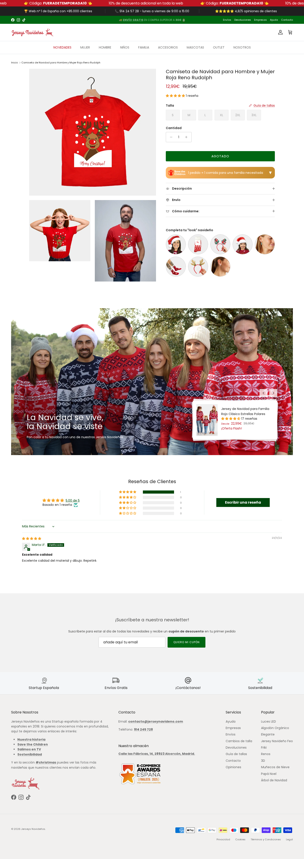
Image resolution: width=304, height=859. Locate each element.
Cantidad (174, 128)
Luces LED (268, 721)
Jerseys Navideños (33, 829)
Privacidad (223, 839)
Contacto (287, 20)
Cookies (240, 839)
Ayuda (274, 20)
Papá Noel (268, 774)
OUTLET (219, 47)
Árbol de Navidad (274, 780)
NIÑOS (124, 47)
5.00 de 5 (73, 500)
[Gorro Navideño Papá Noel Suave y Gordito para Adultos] (176, 244)
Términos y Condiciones (266, 839)
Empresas (260, 20)
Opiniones (233, 767)
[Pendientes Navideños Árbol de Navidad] (265, 244)
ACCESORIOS (168, 47)
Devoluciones (242, 20)
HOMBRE (105, 47)
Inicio (14, 62)
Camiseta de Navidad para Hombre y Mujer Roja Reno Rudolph (60, 62)
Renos (265, 754)
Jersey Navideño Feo (277, 741)
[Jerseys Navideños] (32, 32)
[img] (31, 538)
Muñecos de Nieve (275, 767)
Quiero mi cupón (186, 642)
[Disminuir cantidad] (170, 137)
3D (263, 760)
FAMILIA (143, 47)
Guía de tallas (236, 754)
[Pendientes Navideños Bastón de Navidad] (220, 267)
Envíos (227, 20)
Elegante (268, 734)
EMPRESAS (173, 20)
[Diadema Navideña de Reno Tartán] (220, 244)
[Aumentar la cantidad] (187, 137)
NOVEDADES (62, 47)
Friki (264, 747)
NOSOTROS (242, 47)
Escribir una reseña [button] (243, 502)
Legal (289, 839)
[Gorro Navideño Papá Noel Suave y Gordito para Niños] (243, 244)
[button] (176, 95)
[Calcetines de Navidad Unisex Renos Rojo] (198, 244)
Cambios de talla (239, 741)
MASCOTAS (195, 47)
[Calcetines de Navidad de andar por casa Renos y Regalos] (176, 267)
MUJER (85, 47)
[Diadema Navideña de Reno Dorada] (198, 267)
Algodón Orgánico (275, 728)
